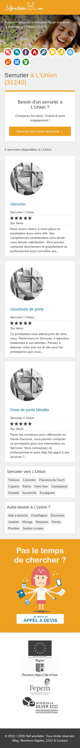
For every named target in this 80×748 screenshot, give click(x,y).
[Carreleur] (16, 62)
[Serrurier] (8, 52)
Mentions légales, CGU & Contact (44, 740)
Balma (27, 486)
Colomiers (29, 480)
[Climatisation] (70, 52)
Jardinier (13, 522)
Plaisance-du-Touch (51, 480)
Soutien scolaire (33, 528)
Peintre (56, 522)
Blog (15, 740)
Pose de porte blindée (29, 410)
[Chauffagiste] (34, 52)
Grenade (13, 493)
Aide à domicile (18, 515)
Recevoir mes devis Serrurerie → (40, 131)
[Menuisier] (52, 52)
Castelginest (59, 486)
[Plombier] (16, 52)
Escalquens (47, 493)
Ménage (27, 522)
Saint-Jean (41, 486)
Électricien (57, 515)
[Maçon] (8, 62)
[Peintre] (43, 52)
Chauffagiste (39, 515)
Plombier (13, 528)
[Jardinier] (25, 62)
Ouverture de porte (27, 309)
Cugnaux (13, 486)
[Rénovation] (61, 52)
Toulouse (14, 480)
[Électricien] (25, 52)
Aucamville (29, 493)
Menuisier (42, 522)
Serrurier (18, 204)
